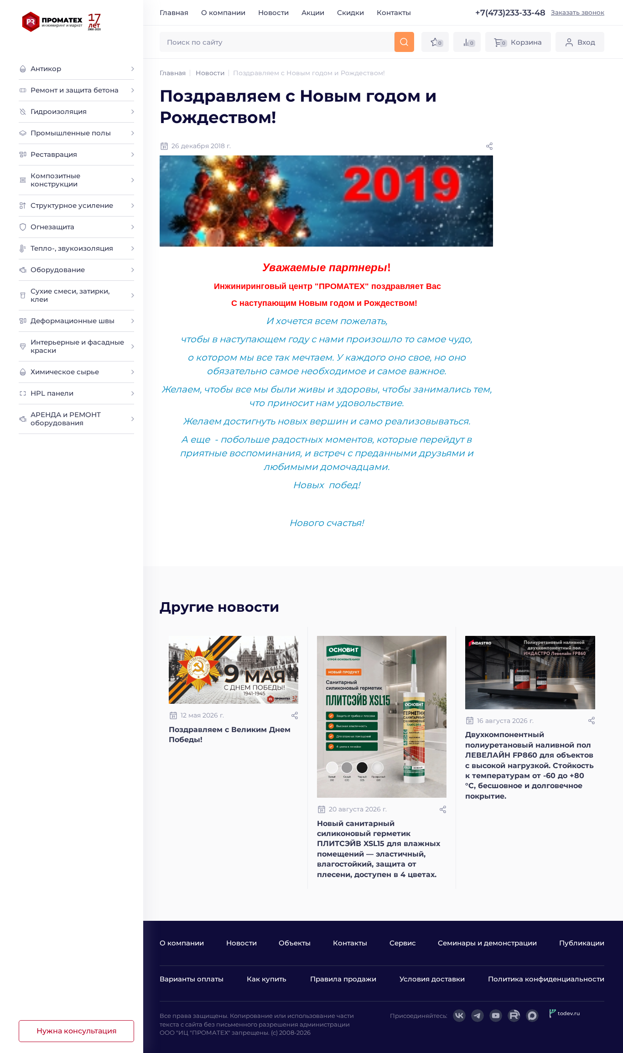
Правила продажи (343, 979)
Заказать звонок (577, 12)
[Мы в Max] (532, 1015)
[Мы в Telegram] (477, 1015)
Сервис (402, 943)
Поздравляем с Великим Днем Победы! (230, 734)
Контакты (394, 12)
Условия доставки (432, 979)
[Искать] (404, 42)
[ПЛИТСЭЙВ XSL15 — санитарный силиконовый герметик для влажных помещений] (381, 717)
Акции (312, 12)
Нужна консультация (76, 1031)
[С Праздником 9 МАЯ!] (233, 670)
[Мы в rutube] (514, 1015)
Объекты (295, 943)
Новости (273, 12)
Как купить (266, 979)
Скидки (350, 12)
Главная (174, 12)
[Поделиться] (489, 146)
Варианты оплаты (191, 979)
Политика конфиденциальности (546, 979)
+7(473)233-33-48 (510, 13)
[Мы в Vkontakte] (459, 1015)
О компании (223, 12)
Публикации (581, 943)
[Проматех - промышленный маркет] (62, 21)
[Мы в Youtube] (495, 1015)
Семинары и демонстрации (487, 943)
